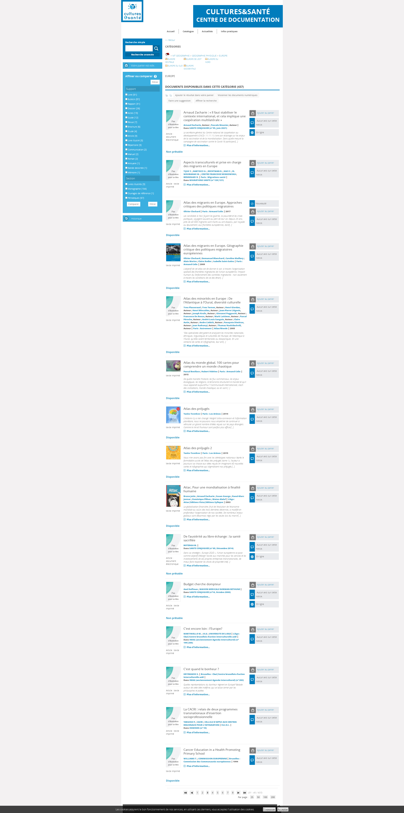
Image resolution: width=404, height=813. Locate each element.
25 (252, 797)
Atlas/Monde (221, 328)
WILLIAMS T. (190, 758)
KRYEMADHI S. (191, 674)
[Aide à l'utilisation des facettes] (155, 76)
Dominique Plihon (201, 499)
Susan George (223, 496)
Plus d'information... (198, 145)
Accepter (283, 809)
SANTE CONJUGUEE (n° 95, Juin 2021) (208, 128)
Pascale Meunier (219, 125)
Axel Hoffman (191, 589)
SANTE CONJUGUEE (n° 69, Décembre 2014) (211, 548)
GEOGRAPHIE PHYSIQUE (204, 55)
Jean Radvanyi (200, 325)
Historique (136, 218)
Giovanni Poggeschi (226, 313)
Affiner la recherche (206, 100)
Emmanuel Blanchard (213, 258)
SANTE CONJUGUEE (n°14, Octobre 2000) (210, 592)
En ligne (260, 132)
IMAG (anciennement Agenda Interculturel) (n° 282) (216, 680)
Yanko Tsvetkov (192, 413)
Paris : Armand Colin (212, 211)
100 (265, 797)
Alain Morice (190, 261)
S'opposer (269, 809)
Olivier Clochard (192, 211)
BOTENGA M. (190, 545)
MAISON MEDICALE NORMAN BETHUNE (219, 589)
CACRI (200, 722)
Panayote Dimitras (234, 322)
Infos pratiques (229, 31)
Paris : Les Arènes (211, 413)
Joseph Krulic (199, 313)
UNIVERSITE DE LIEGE (220, 633)
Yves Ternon (208, 307)
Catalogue (188, 31)
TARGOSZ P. (189, 722)
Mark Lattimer (222, 316)
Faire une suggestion (180, 100)
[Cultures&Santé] (132, 11)
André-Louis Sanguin (213, 319)
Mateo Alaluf (219, 499)
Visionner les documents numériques (237, 95)
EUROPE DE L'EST (193, 59)
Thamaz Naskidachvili (229, 325)
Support (131, 89)
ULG (205, 633)
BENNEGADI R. (191, 177)
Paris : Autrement (202, 328)
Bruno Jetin (190, 496)
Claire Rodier (204, 261)
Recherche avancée (142, 54)
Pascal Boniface (192, 371)
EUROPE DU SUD (175, 65)
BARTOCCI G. (199, 171)
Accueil (171, 31)
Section (130, 178)
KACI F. (227, 171)
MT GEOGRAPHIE (181, 55)
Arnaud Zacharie (192, 125)
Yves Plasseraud (192, 307)
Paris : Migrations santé (213, 177)
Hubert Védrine (209, 371)
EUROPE (223, 55)
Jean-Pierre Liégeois (230, 310)
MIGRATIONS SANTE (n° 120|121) (206, 180)
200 (273, 797)
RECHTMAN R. (215, 171)
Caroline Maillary (235, 258)
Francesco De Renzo (194, 316)
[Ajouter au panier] (253, 113)
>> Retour (170, 40)
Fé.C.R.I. (225, 725)
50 (258, 797)
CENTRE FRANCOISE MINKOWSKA (218, 174)
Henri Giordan (232, 307)
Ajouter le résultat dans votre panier (194, 95)
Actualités (207, 31)
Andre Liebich (206, 322)
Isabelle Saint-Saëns (223, 261)
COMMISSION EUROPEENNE (212, 758)
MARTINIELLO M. (192, 633)
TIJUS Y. (188, 171)
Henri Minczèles (201, 310)
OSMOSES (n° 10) (198, 728)
